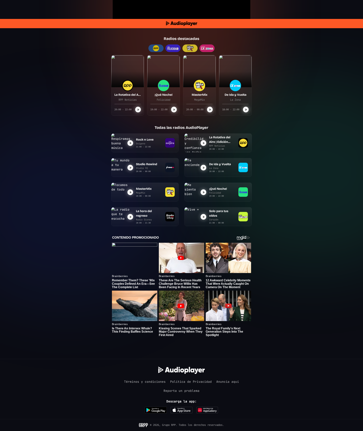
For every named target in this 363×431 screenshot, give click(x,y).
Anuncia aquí (227, 382)
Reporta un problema (181, 391)
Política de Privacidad (191, 382)
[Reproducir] (138, 109)
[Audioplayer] (181, 23)
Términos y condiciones (145, 382)
